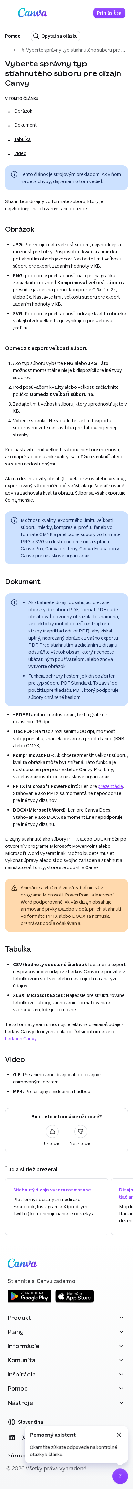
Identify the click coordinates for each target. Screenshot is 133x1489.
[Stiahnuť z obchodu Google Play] (29, 1301)
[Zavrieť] (118, 1434)
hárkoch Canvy (21, 1038)
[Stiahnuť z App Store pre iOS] (74, 1301)
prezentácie (110, 786)
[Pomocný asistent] (120, 1476)
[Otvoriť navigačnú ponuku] (10, 13)
